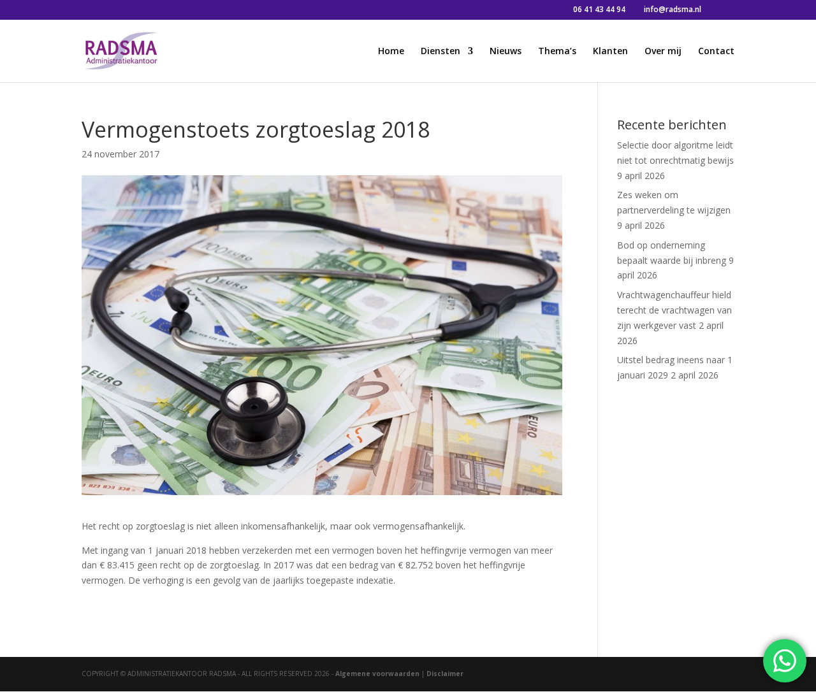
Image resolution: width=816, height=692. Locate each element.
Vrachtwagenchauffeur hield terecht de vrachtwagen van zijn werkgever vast (674, 310)
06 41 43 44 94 (599, 9)
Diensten (440, 52)
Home (391, 52)
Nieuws (505, 52)
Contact (716, 52)
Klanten (610, 52)
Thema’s (557, 52)
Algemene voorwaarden (377, 673)
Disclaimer (444, 673)
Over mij (663, 52)
